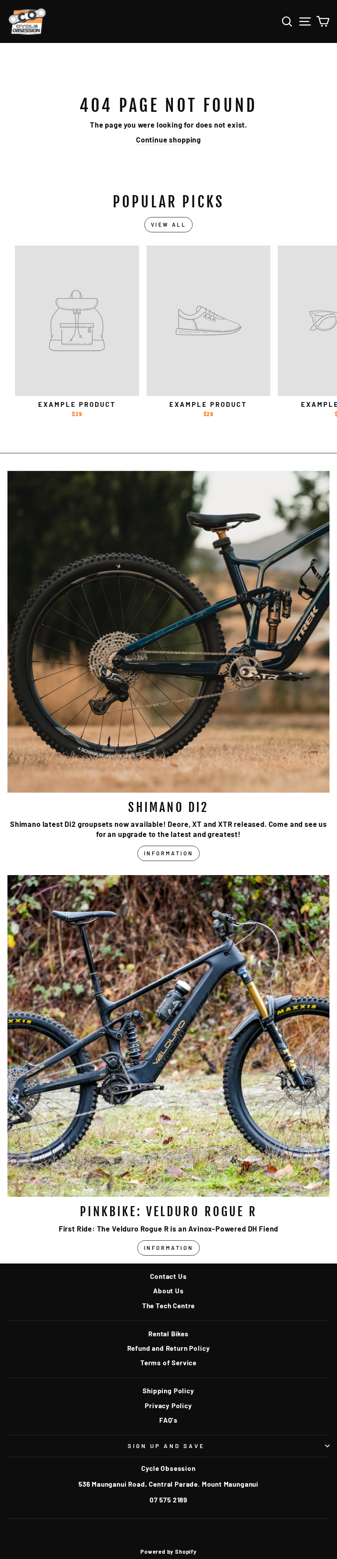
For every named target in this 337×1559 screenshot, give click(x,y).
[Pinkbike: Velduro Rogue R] (168, 1036)
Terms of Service (168, 1363)
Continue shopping (168, 139)
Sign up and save (166, 1445)
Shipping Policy (168, 1391)
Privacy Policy (168, 1406)
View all (168, 224)
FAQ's (168, 1420)
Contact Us (168, 1276)
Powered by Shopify (168, 1551)
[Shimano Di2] (168, 632)
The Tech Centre (168, 1306)
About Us (168, 1291)
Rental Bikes (168, 1334)
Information (169, 853)
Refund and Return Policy (168, 1348)
